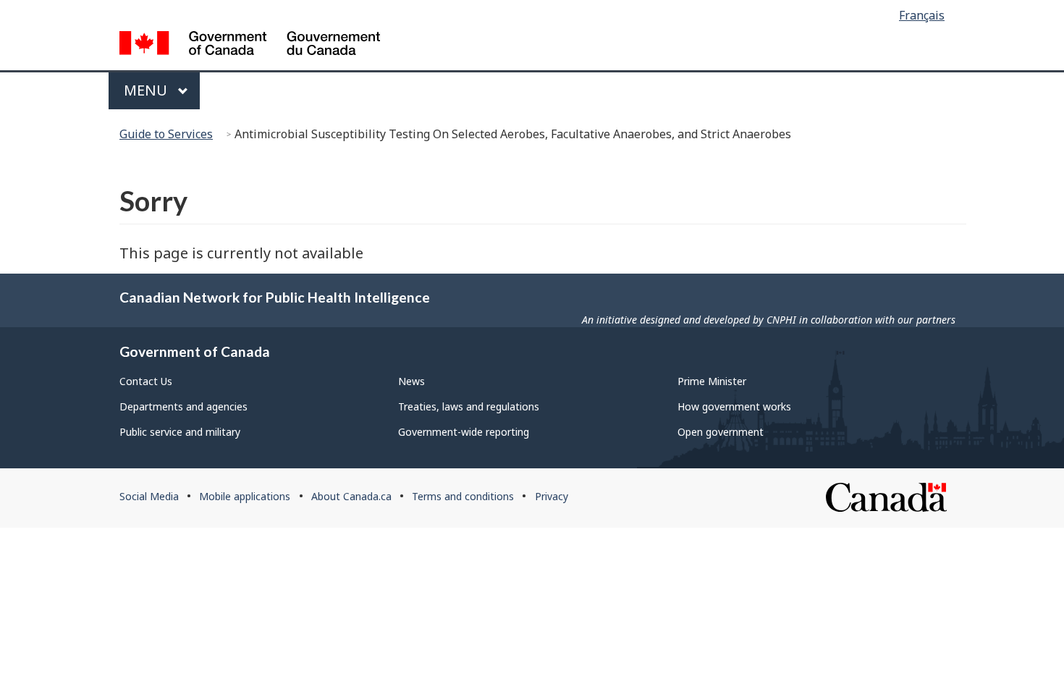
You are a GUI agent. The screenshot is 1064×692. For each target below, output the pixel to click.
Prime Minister (711, 381)
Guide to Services (166, 134)
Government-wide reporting (463, 432)
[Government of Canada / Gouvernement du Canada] (249, 45)
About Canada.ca (351, 496)
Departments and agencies (183, 406)
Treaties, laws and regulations (468, 406)
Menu (147, 90)
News (411, 381)
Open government (720, 432)
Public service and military (179, 432)
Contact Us (145, 381)
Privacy (551, 496)
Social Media (149, 496)
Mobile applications (244, 496)
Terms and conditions (463, 496)
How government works (734, 406)
